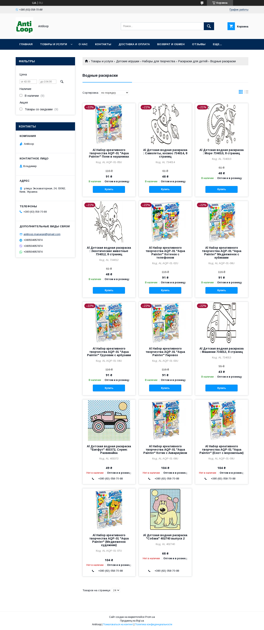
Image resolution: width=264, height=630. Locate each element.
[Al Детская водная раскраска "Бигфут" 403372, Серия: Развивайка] (109, 420)
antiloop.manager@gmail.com (42, 234)
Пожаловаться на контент (118, 624)
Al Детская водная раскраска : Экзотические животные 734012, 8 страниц (109, 251)
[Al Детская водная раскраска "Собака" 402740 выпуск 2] (165, 509)
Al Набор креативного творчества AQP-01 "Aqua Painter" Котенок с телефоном (165, 252)
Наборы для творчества (158, 61)
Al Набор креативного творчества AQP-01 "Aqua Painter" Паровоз (165, 352)
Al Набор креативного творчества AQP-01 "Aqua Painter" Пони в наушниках (109, 153)
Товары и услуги (53, 44)
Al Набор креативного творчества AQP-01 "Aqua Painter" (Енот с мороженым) (221, 450)
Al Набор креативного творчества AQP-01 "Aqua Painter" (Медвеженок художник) (109, 540)
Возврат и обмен (171, 44)
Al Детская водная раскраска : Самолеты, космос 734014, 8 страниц (165, 153)
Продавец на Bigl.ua (132, 620)
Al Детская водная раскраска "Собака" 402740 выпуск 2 (165, 536)
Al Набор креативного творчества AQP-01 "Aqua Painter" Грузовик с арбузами (109, 352)
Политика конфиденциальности (153, 624)
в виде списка (246, 93)
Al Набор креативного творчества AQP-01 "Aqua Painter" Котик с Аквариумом (165, 450)
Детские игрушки (127, 61)
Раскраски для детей (192, 61)
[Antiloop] (24, 33)
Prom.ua (150, 617)
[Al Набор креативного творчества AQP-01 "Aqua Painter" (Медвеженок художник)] (109, 509)
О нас (83, 44)
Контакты (103, 44)
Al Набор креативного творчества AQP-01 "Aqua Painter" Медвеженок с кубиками (221, 252)
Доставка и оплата (134, 44)
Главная (26, 44)
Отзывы (198, 44)
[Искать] (209, 26)
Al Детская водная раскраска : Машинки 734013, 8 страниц (221, 350)
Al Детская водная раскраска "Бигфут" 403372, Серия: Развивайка (109, 450)
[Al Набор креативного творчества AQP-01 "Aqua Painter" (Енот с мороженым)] (221, 420)
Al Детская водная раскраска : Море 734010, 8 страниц (221, 151)
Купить (109, 189)
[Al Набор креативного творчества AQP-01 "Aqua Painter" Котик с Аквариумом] (165, 420)
